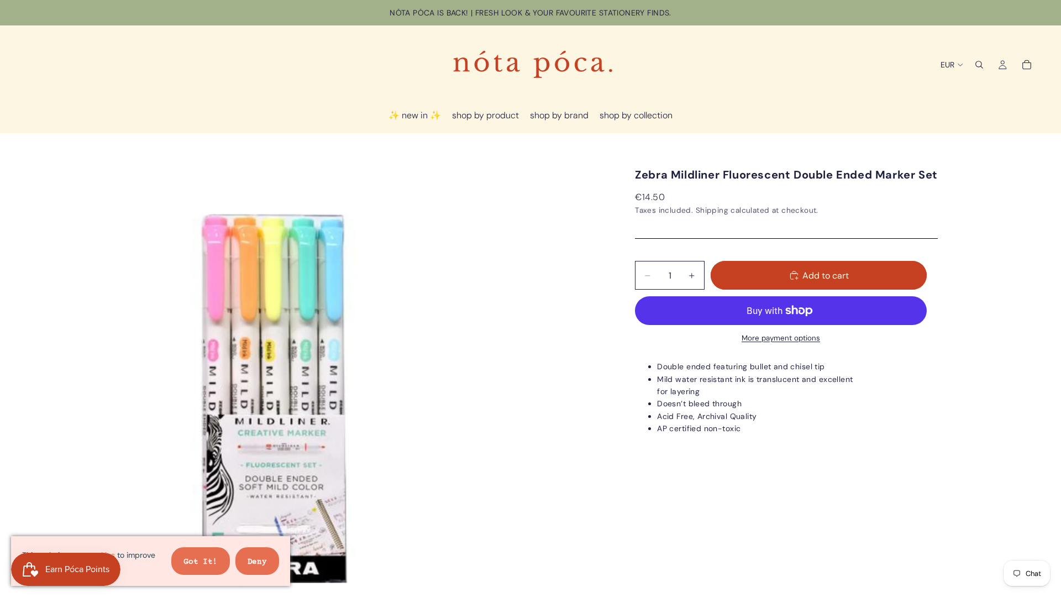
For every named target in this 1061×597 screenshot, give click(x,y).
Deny (257, 562)
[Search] (979, 65)
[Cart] (1027, 65)
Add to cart (825, 275)
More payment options (781, 338)
